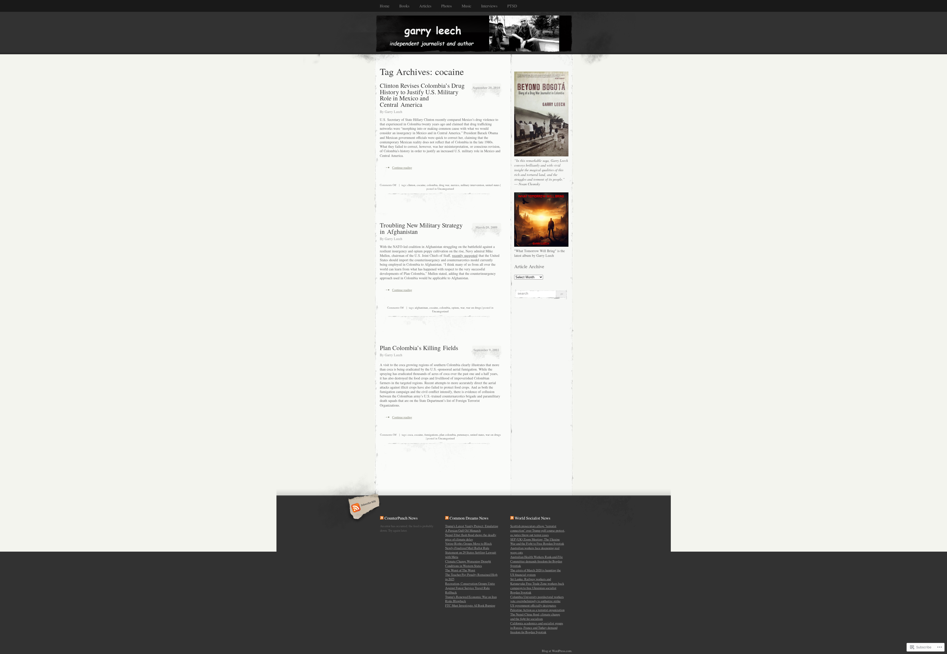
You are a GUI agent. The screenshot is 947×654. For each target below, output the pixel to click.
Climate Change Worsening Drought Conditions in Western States (468, 563)
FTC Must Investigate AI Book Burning (470, 605)
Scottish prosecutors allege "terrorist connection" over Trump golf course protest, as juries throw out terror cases (537, 530)
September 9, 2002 (486, 349)
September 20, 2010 (486, 87)
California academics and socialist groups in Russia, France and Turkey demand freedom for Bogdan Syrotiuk (536, 627)
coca (410, 434)
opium (455, 307)
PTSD (512, 5)
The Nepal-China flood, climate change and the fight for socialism (535, 616)
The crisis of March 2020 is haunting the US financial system (535, 572)
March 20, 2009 (486, 227)
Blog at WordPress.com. (557, 651)
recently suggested (464, 255)
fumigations (431, 434)
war (462, 307)
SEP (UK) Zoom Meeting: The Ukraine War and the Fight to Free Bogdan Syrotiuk (537, 541)
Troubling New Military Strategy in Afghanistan (421, 228)
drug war (444, 185)
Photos (446, 5)
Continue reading (402, 167)
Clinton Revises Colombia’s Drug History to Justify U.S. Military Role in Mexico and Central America (422, 95)
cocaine (421, 185)
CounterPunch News (401, 518)
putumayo (463, 434)
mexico (455, 185)
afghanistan (421, 307)
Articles (425, 5)
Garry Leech (393, 111)
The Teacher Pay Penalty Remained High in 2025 (471, 576)
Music (466, 5)
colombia (432, 185)
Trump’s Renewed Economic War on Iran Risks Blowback (471, 599)
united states (492, 185)
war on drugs (473, 307)
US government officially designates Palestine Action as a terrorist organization (537, 607)
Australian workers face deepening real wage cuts (535, 550)
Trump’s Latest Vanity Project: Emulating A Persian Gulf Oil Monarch (471, 528)
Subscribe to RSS (363, 508)
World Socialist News (532, 518)
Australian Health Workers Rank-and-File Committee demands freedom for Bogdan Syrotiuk (536, 561)
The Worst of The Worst (460, 570)
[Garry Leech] (473, 33)
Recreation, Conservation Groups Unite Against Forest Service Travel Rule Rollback (470, 588)
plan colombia (447, 434)
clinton (411, 185)
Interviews (489, 5)
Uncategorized (445, 188)
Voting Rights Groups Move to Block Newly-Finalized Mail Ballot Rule (468, 545)
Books (404, 5)
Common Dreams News (469, 518)
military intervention (472, 185)
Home (384, 5)
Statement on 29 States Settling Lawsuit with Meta (470, 554)
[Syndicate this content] (381, 518)
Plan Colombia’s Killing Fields (419, 347)
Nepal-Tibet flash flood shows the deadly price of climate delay (470, 537)
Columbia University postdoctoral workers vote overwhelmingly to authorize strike (537, 599)
